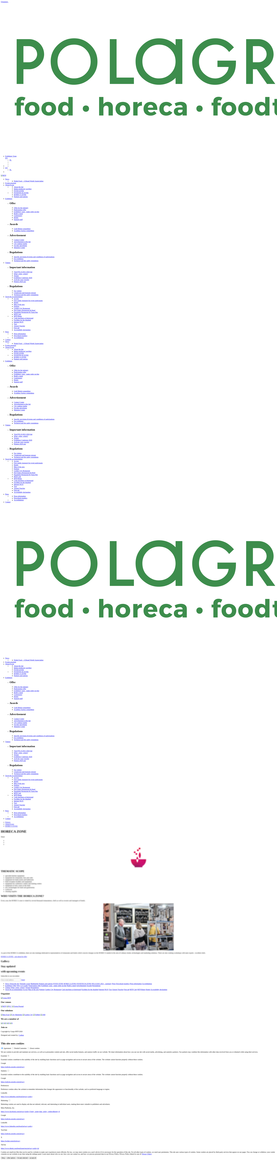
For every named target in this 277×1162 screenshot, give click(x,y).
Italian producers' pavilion (22, 189)
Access (16, 299)
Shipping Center (19, 248)
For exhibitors (18, 259)
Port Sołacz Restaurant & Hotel (24, 310)
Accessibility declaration (22, 330)
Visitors (7, 263)
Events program (10, 183)
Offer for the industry (21, 208)
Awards (89, 986)
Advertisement (81, 986)
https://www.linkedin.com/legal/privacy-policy (16, 1097)
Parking (16, 306)
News (7, 179)
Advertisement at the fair (22, 242)
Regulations (96, 986)
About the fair (18, 187)
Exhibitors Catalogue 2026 (23, 278)
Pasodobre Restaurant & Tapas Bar (26, 312)
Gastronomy (18, 216)
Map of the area (19, 304)
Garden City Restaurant (22, 308)
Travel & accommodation (14, 297)
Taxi (15, 324)
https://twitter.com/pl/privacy (10, 1141)
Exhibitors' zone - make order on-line (26, 212)
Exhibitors (8, 199)
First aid (16, 328)
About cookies (35, 1048)
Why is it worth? (22, 986)
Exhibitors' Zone (11, 156)
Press (7, 332)
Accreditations (19, 338)
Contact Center (19, 240)
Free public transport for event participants (28, 301)
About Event (9, 185)
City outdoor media (20, 244)
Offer (14, 986)
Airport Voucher (19, 326)
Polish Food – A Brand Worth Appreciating (28, 181)
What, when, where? (21, 274)
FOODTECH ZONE (21, 193)
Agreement (7, 1048)
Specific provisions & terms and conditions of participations (34, 257)
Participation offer (20, 210)
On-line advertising (20, 246)
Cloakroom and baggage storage (25, 293)
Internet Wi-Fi (18, 322)
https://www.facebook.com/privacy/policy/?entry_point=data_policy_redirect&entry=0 (30, 1111)
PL (11, 160)
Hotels (16, 218)
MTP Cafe (17, 314)
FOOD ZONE (19, 191)
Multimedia (34, 984)
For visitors (18, 291)
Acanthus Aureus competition (24, 231)
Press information (20, 334)
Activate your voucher (21, 280)
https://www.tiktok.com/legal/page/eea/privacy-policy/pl (20, 1148)
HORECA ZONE (20, 195)
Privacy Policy (147, 1154)
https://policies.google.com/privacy (13, 1067)
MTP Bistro (18, 316)
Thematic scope (24, 984)
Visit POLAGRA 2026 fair (23, 272)
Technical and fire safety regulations (26, 261)
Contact (7, 340)
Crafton (21, 1035)
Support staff (18, 219)
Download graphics (20, 336)
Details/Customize (20, 1048)
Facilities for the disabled (22, 320)
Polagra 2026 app (20, 282)
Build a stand (18, 214)
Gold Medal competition (22, 229)
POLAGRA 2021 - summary (102, 984)
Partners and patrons (21, 197)
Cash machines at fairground (23, 318)
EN (6, 158)
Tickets (16, 276)
